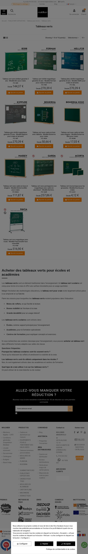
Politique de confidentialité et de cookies (60, 549)
